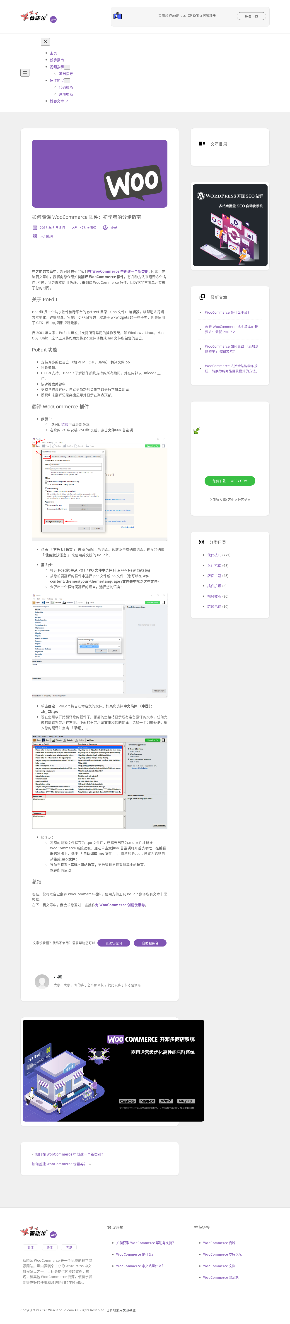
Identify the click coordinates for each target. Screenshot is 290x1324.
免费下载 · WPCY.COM (230, 480)
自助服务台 (150, 943)
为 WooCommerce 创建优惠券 (120, 904)
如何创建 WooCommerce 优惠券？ (59, 1163)
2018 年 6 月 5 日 (52, 227)
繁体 (50, 1247)
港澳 (69, 1247)
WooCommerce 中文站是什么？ (140, 1265)
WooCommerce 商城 (219, 1242)
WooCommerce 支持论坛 (222, 1254)
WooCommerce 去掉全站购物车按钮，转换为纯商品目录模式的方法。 (232, 368)
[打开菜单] (24, 73)
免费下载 (251, 16)
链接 (64, 424)
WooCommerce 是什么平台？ (228, 312)
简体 (30, 1247)
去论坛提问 (114, 943)
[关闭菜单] (45, 42)
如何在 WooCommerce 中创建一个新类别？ (70, 1153)
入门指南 (47, 236)
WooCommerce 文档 (219, 1265)
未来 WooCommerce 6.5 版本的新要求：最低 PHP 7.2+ (231, 329)
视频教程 (214, 596)
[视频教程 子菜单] (67, 67)
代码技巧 (214, 554)
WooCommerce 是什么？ (135, 1254)
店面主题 (214, 575)
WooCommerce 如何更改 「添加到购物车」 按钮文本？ (232, 349)
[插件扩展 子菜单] (67, 80)
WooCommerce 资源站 (221, 1277)
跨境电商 (214, 606)
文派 (126, 1310)
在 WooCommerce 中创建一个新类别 (118, 271)
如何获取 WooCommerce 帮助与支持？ (146, 1242)
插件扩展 (214, 585)
